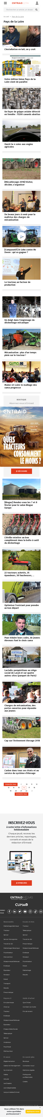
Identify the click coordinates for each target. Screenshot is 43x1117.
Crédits (25, 1081)
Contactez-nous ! (29, 1065)
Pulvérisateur (8, 952)
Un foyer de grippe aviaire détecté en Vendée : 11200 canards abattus (22, 113)
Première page (10, 784)
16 (24, 788)
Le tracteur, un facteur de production (17, 283)
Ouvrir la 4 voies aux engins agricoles (18, 145)
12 (36, 784)
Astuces (6, 1079)
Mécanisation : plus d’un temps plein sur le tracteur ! (20, 354)
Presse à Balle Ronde (11, 1029)
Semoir (6, 935)
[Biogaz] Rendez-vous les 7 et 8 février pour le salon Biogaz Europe (20, 505)
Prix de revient (27, 1011)
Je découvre (21, 471)
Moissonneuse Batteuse (11, 961)
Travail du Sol (8, 944)
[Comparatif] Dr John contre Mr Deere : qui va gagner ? (20, 251)
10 (26, 784)
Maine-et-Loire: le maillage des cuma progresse (20, 386)
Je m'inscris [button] (21, 883)
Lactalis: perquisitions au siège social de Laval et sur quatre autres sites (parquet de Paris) (20, 673)
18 (34, 787)
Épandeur (7, 970)
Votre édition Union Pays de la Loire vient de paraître (20, 80)
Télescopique (27, 930)
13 (8, 787)
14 (13, 787)
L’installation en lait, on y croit (19, 49)
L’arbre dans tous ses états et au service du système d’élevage (21, 772)
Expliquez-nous (33, 1111)
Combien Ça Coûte (29, 1007)
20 (16, 791)
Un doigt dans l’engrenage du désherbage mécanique (19, 321)
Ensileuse (7, 966)
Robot (6, 979)
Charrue (6, 1007)
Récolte (6, 988)
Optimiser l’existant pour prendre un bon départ (21, 606)
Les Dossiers (8, 1083)
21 (21, 791)
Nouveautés (9, 922)
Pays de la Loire (18, 17)
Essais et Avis (28, 922)
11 (31, 784)
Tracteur (6, 930)
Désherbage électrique (11, 926)
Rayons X (7, 998)
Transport (7, 983)
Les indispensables (10, 1088)
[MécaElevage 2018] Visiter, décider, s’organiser (18, 183)
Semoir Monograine (10, 939)
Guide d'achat (28, 998)
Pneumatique (8, 992)
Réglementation (9, 1061)
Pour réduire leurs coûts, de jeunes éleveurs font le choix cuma (22, 639)
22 (26, 791)
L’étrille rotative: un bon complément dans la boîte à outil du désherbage (21, 540)
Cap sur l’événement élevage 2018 (22, 740)
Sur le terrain (8, 1070)
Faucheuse (7, 1047)
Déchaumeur (8, 1051)
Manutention (8, 957)
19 (10, 791)
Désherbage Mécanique (12, 948)
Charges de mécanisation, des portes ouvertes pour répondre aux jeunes (20, 708)
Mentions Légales (28, 1070)
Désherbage (27, 970)
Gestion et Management (12, 1065)
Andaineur (7, 1042)
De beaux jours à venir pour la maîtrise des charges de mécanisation (19, 217)
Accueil (6, 17)
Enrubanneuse (9, 1002)
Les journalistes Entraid (11, 1092)
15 (19, 787)
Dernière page (21, 794)
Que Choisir (27, 1002)
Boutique (26, 1061)
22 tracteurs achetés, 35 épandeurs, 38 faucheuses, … (19, 574)
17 (29, 787)
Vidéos (6, 1074)
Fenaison (7, 975)
